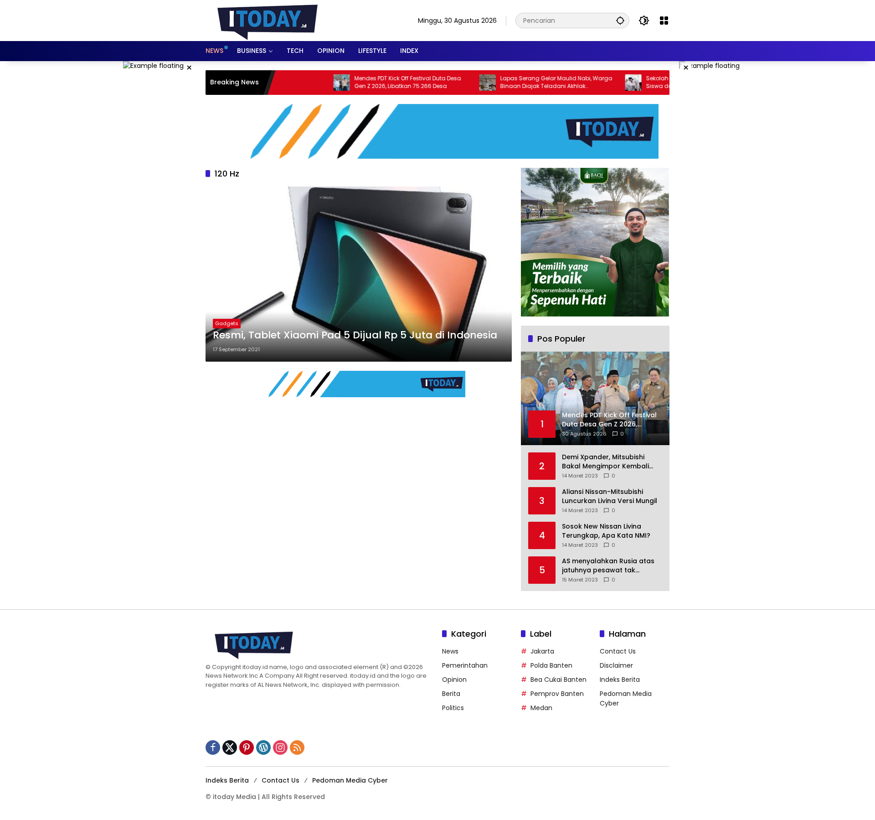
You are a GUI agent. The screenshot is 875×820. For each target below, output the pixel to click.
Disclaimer (616, 665)
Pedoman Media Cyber (350, 780)
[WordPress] (263, 747)
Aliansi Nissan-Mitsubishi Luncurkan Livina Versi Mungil (609, 496)
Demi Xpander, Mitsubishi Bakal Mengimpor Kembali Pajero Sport (605, 462)
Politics (453, 707)
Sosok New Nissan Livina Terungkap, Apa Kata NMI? (606, 531)
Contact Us (618, 651)
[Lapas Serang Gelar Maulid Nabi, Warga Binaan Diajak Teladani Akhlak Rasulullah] (458, 82)
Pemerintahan (465, 665)
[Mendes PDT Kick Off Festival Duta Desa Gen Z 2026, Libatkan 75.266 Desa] (312, 82)
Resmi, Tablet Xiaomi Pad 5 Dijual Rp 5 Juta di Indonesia (355, 335)
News (450, 651)
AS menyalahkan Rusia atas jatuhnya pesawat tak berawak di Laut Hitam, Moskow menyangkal (608, 566)
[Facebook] (213, 747)
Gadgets (226, 323)
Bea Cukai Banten (558, 679)
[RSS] (297, 747)
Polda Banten (551, 665)
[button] (620, 20)
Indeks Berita (620, 679)
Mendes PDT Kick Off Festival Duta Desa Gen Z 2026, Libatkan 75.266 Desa (378, 82)
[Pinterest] (246, 747)
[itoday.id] (267, 20)
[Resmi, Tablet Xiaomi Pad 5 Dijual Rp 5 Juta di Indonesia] (359, 274)
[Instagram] (280, 747)
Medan (541, 707)
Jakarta (542, 651)
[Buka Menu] (664, 20)
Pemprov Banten (557, 693)
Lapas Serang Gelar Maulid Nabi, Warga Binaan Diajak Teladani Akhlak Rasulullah (527, 82)
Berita (451, 693)
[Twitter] (229, 747)
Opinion (454, 679)
